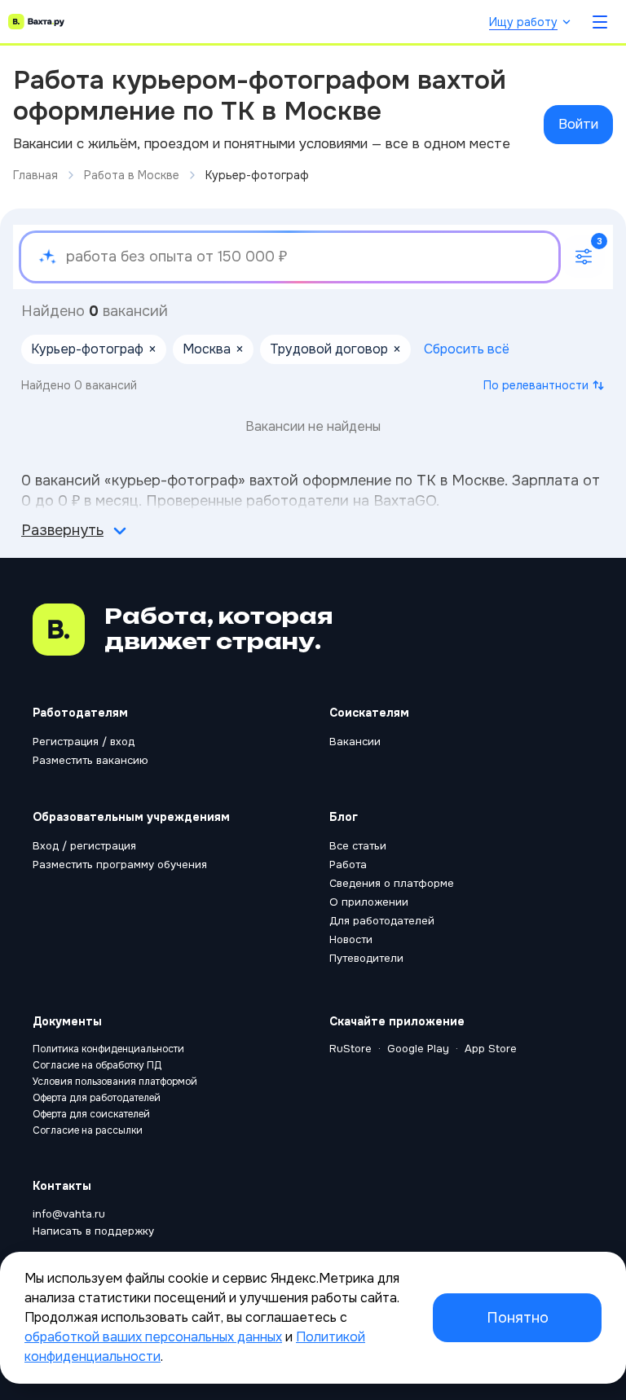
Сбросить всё (466, 349)
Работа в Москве (131, 175)
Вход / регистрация (84, 846)
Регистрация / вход (83, 741)
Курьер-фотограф (257, 175)
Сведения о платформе (391, 883)
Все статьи (357, 846)
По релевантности (536, 385)
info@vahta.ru (69, 1214)
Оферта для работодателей (97, 1097)
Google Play (418, 1048)
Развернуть (62, 530)
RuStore (350, 1048)
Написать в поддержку (93, 1231)
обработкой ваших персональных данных (153, 1336)
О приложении (368, 902)
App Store (491, 1048)
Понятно (518, 1318)
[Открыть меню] (600, 22)
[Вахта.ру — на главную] (36, 22)
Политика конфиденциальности (108, 1048)
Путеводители (366, 958)
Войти (578, 124)
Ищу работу (523, 22)
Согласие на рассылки (88, 1130)
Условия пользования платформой (115, 1081)
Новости (351, 939)
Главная (35, 175)
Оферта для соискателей (91, 1114)
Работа (348, 864)
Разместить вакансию (90, 760)
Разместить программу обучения (120, 864)
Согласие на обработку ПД (97, 1065)
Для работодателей (381, 921)
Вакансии (355, 741)
